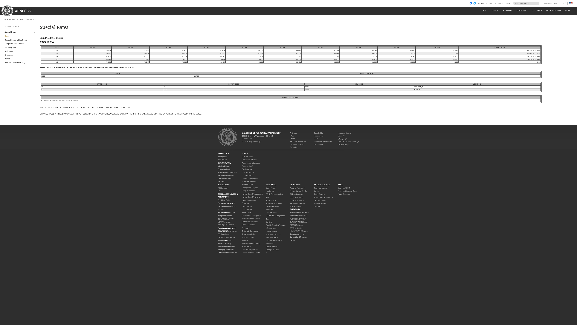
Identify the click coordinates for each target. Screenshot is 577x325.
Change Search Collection (563, 3)
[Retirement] (522, 11)
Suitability (295, 209)
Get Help (221, 181)
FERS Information (296, 197)
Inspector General (344, 133)
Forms (500, 3)
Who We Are (222, 160)
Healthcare (270, 191)
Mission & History (224, 166)
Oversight (293, 225)
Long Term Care (272, 231)
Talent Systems (319, 194)
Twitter (474, 3)
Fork (219, 243)
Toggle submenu (34, 32)
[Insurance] (507, 11)
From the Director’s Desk (347, 191)
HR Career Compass (225, 246)
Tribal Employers (272, 200)
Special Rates (10, 32)
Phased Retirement (297, 200)
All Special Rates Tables (14, 44)
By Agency (9, 51)
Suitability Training (296, 222)
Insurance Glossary (273, 234)
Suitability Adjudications (298, 218)
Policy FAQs (246, 246)
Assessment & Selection (251, 163)
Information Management (323, 141)
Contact (317, 206)
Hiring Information (248, 191)
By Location (9, 55)
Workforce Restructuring (251, 243)
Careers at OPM (224, 169)
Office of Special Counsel (347, 142)
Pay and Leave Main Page (15, 63)
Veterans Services (248, 237)
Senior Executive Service (251, 219)
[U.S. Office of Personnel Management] (19, 10)
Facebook (471, 3)
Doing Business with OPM (227, 172)
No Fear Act (318, 144)
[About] (484, 11)
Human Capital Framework (251, 197)
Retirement (295, 185)
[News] (567, 11)
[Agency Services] (553, 11)
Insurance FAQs (272, 237)
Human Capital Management (252, 194)
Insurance (271, 185)
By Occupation (10, 47)
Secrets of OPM (344, 188)
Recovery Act (319, 136)
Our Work (221, 163)
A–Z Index (481, 3)
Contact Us (492, 3)
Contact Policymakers (250, 250)
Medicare (269, 209)
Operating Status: (522, 3)
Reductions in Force (249, 160)
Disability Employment (250, 178)
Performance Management (251, 216)
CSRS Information (296, 194)
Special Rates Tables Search (16, 40)
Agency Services (322, 185)
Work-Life (245, 240)
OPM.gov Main (10, 19)
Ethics (340, 136)
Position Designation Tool (299, 215)
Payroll (7, 59)
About (221, 154)
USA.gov (341, 139)
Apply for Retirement (297, 188)
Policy (21, 19)
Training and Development (323, 197)
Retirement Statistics (297, 203)
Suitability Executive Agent (299, 212)
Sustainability (319, 133)
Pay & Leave (246, 212)
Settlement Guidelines (250, 222)
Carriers (269, 222)
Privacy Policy (343, 145)
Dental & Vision (271, 213)
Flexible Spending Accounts (276, 225)
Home (7, 36)
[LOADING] (533, 3)
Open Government (225, 178)
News (220, 188)
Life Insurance (271, 228)
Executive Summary (225, 250)
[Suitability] (537, 11)
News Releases (344, 194)
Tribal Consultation (248, 234)
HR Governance (320, 200)
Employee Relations (249, 181)
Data (219, 191)
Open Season (271, 188)
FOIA (316, 139)
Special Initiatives (272, 247)
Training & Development (250, 231)
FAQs (508, 3)
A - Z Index (294, 133)
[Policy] (495, 11)
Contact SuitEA (295, 237)
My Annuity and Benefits (298, 191)
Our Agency (222, 157)
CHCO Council (247, 157)
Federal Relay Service (250, 141)
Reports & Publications (298, 141)
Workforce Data (320, 203)
